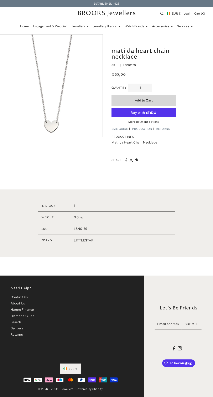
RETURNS (163, 128)
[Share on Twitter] (131, 160)
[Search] (162, 13)
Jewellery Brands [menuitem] (105, 26)
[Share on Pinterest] (136, 160)
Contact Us (19, 297)
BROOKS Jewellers (106, 13)
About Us (18, 303)
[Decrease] (132, 88)
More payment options (143, 121)
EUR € (176, 13)
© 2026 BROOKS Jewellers (55, 389)
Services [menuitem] (183, 26)
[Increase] (148, 88)
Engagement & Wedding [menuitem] (50, 26)
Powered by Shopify (89, 389)
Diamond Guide (23, 316)
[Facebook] (174, 348)
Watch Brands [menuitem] (135, 26)
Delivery (17, 328)
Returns (17, 334)
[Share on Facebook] (126, 160)
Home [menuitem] (24, 26)
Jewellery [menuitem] (79, 26)
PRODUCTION (142, 128)
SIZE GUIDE (119, 128)
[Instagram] (180, 348)
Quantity (119, 87)
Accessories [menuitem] (161, 26)
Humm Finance (22, 310)
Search (16, 322)
